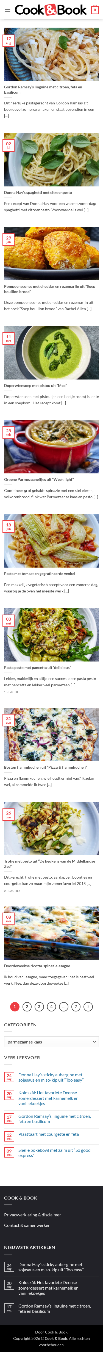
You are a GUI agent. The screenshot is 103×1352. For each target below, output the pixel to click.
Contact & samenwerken (27, 1225)
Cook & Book (56, 1332)
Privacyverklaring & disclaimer (32, 1214)
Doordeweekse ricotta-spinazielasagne (37, 965)
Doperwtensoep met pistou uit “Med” (35, 385)
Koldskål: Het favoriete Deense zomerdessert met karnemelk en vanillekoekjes (48, 1098)
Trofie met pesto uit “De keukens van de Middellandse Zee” (49, 864)
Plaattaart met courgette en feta (48, 1134)
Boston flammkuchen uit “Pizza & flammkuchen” (45, 767)
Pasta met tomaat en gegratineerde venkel (39, 573)
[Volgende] (88, 1006)
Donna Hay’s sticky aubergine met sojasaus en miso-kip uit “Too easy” (51, 1077)
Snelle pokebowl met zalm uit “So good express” (54, 1152)
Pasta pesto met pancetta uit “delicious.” (37, 667)
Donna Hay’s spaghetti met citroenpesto (38, 192)
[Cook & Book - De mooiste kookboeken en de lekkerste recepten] (51, 10)
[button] (7, 9)
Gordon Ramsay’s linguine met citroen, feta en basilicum (43, 89)
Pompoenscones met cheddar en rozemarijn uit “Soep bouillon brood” (49, 289)
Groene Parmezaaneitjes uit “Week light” (39, 479)
